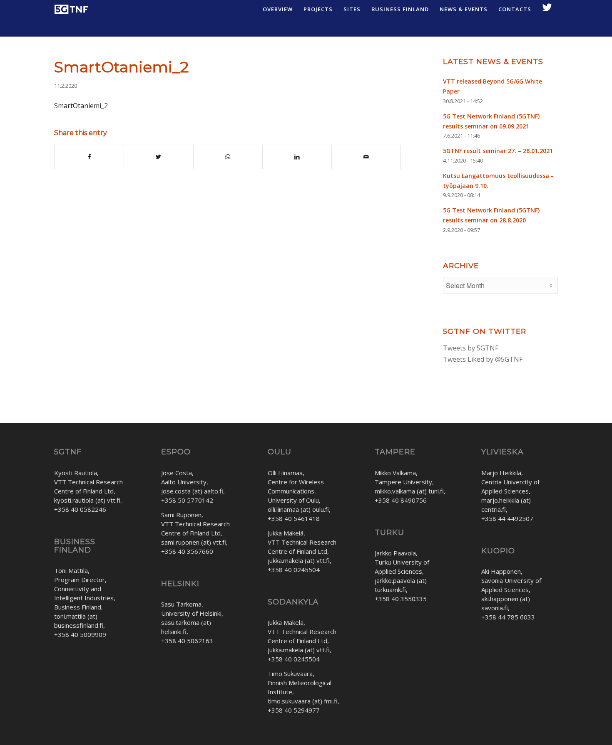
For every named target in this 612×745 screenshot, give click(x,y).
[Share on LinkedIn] (297, 156)
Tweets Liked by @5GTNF (482, 359)
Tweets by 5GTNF (470, 348)
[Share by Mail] (366, 156)
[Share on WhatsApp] (228, 156)
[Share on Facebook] (89, 156)
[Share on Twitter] (158, 156)
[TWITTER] (547, 9)
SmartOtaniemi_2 (121, 67)
